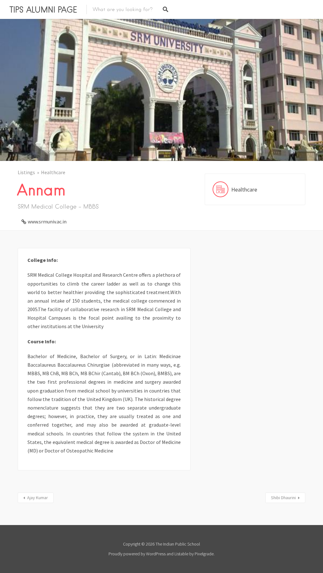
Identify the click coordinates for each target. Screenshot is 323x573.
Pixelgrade (204, 554)
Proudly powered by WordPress (137, 554)
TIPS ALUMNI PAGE (43, 9)
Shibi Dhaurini (283, 497)
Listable (181, 554)
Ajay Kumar (37, 497)
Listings (26, 172)
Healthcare (53, 172)
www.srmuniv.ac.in (47, 221)
